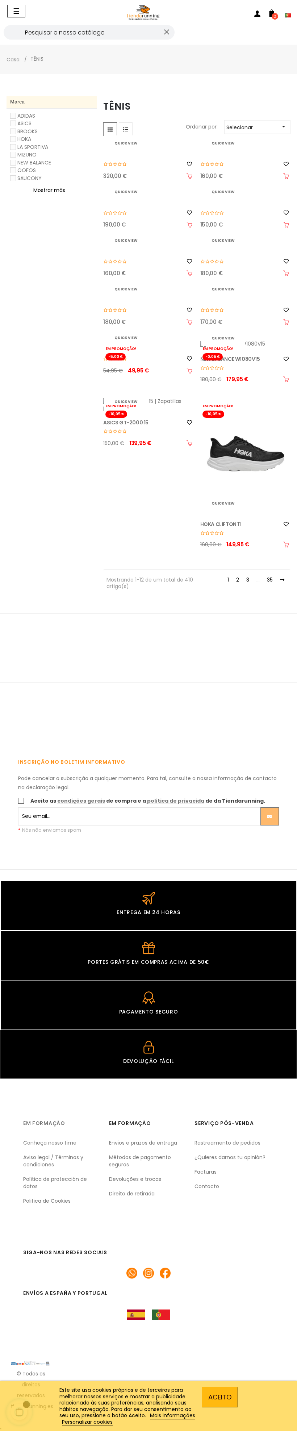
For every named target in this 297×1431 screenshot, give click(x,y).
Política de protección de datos (55, 1182)
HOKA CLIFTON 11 (220, 524)
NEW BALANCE (34, 162)
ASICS (24, 123)
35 (270, 580)
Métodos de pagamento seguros (140, 1161)
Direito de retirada (132, 1193)
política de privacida (175, 800)
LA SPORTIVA (32, 147)
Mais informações (172, 1415)
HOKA (24, 139)
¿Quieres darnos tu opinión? (229, 1157)
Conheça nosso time (49, 1142)
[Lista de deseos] (189, 164)
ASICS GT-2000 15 (125, 422)
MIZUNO (27, 154)
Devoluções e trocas (135, 1179)
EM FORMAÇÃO (44, 1123)
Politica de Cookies (47, 1200)
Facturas (205, 1171)
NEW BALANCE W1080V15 (230, 359)
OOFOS (26, 170)
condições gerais (81, 800)
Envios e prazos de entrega (143, 1142)
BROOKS (27, 131)
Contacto (206, 1186)
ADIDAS (26, 115)
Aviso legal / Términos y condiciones (53, 1161)
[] (189, 176)
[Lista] (126, 129)
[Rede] (110, 129)
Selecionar (256, 127)
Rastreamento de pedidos (227, 1142)
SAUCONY (29, 178)
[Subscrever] (269, 816)
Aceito (219, 1397)
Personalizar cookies (87, 1422)
